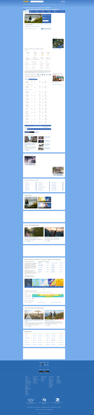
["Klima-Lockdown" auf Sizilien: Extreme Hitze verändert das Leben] (31, 139)
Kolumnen (26, 379)
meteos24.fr (26, 391)
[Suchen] (42, 1)
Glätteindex (58, 379)
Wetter (26, 376)
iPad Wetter (42, 379)
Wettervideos (51, 376)
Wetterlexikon (50, 386)
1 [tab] (43, 289)
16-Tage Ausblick (62, 11)
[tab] (26, 79)
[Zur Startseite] (26, 1)
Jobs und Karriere (29, 407)
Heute (24, 9)
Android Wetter (43, 380)
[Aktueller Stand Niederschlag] (58, 43)
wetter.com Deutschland (28, 381)
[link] (25, 4)
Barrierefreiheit (42, 409)
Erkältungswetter (59, 381)
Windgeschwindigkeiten (36, 379)
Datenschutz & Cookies (36, 407)
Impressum (59, 407)
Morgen (27, 9)
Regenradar (44, 9)
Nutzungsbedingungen (49, 409)
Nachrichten (50, 378)
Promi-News (50, 387)
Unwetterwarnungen (27, 380)
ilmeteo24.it (26, 392)
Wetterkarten (35, 376)
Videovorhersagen (27, 378)
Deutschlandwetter (51, 379)
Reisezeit (53, 9)
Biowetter (58, 378)
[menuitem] (25, 4)
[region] (38, 84)
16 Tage (41, 9)
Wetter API (26, 387)
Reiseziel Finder (59, 380)
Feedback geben (49, 18)
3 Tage (30, 9)
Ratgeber (58, 376)
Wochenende (34, 9)
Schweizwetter (50, 380)
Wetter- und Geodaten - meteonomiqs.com (28, 389)
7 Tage (38, 9)
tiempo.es (26, 390)
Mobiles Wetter (44, 376)
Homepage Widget (27, 386)
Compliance (37, 409)
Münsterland (26, 276)
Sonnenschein (35, 381)
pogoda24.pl (26, 393)
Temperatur (34, 380)
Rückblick (57, 9)
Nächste (63, 282)
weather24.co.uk (27, 394)
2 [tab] (44, 289)
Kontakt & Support (54, 407)
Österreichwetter (51, 381)
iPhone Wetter (43, 378)
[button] (38, 125)
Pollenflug (48, 9)
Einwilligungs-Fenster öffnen (45, 407)
